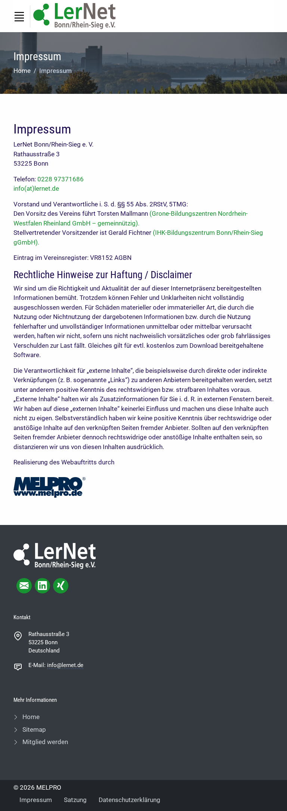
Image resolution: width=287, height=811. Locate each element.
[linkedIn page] (42, 585)
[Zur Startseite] (74, 15)
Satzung (75, 800)
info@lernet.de (65, 665)
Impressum (35, 800)
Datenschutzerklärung (129, 800)
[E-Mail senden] (24, 585)
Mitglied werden (44, 742)
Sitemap (33, 729)
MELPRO (48, 787)
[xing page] (60, 585)
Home (22, 70)
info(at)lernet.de (36, 188)
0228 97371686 (60, 179)
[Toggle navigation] (19, 16)
